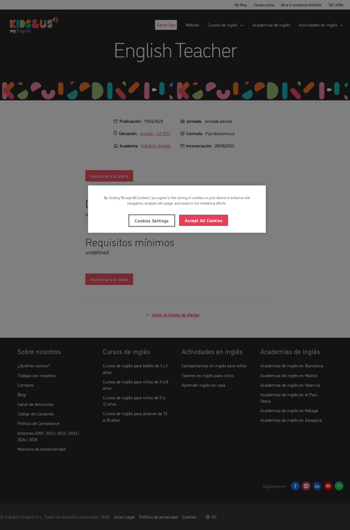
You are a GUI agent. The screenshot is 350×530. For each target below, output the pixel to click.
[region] (177, 208)
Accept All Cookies (203, 220)
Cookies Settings (152, 220)
